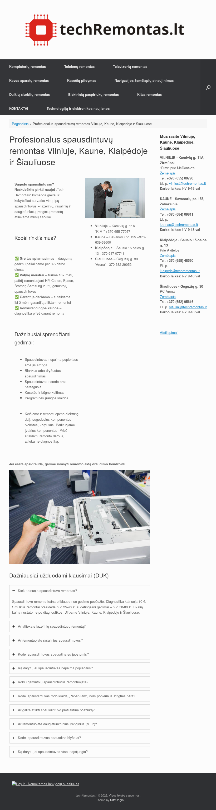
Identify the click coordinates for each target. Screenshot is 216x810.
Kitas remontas (149, 94)
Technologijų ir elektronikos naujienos (78, 108)
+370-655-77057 (118, 231)
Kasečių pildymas (81, 80)
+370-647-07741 (112, 253)
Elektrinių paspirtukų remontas (93, 94)
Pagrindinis (20, 123)
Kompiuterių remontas (27, 66)
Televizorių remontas (130, 66)
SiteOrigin (117, 800)
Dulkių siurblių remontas (29, 94)
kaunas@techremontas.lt (179, 224)
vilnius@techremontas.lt (187, 183)
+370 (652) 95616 (180, 301)
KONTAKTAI (18, 108)
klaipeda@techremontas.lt (180, 270)
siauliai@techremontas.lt (188, 306)
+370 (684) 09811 (180, 214)
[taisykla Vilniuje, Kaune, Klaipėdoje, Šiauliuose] (104, 30)
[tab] (79, 601)
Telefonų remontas (79, 66)
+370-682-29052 (119, 264)
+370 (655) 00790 (180, 178)
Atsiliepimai (169, 332)
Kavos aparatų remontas (29, 80)
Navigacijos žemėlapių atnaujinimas (144, 80)
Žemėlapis (168, 173)
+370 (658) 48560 (180, 260)
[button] (208, 87)
